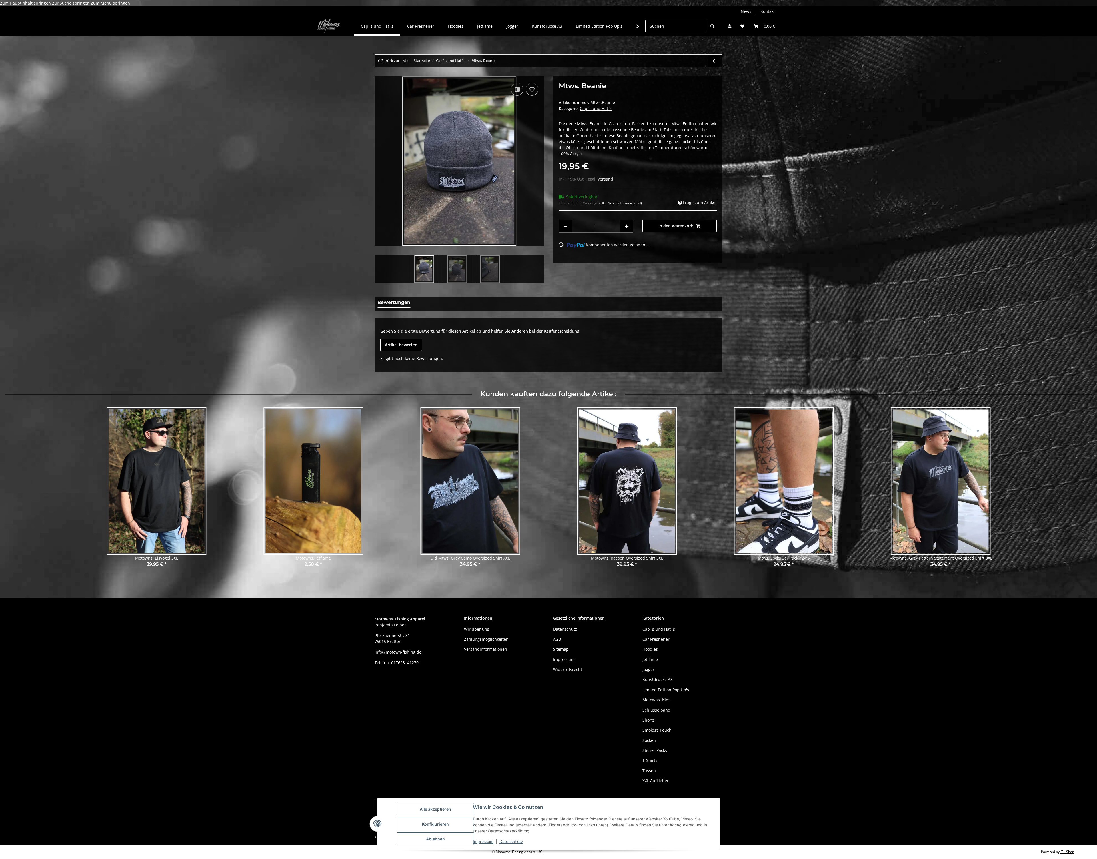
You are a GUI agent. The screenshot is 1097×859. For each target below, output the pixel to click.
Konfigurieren (435, 824)
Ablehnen (435, 838)
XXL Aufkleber (655, 780)
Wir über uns (476, 629)
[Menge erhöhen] (626, 226)
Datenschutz (511, 841)
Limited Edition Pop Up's (665, 689)
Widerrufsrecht (567, 669)
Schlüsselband (656, 710)
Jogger (648, 669)
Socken (649, 740)
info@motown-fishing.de (398, 652)
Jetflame (650, 659)
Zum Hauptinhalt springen (26, 3)
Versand (605, 179)
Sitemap (561, 649)
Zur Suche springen (71, 3)
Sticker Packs (654, 750)
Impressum (483, 841)
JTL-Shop (1067, 851)
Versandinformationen (485, 649)
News (746, 11)
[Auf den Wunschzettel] (532, 89)
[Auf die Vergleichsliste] (517, 89)
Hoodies (650, 649)
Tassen (649, 770)
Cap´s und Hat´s (596, 108)
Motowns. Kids (656, 699)
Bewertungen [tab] (393, 302)
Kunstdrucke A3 (657, 679)
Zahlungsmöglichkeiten (486, 639)
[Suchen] (712, 26)
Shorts (648, 720)
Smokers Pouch (657, 730)
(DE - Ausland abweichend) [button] (620, 203)
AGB (557, 639)
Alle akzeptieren (435, 809)
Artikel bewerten (401, 344)
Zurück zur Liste (394, 60)
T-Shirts (649, 760)
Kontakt (767, 11)
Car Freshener (656, 639)
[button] (729, 26)
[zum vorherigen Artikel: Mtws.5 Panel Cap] (714, 61)
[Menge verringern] (565, 226)
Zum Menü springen (110, 3)
